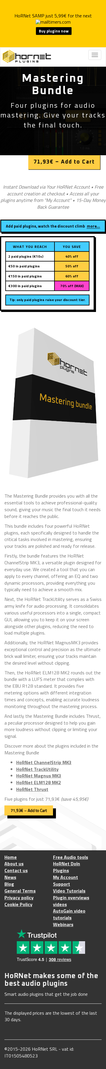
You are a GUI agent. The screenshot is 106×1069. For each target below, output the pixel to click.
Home (10, 857)
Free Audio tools (70, 857)
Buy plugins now (54, 31)
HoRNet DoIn (66, 863)
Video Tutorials (69, 890)
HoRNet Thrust (32, 789)
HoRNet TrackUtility (37, 769)
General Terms (20, 890)
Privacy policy (19, 897)
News (10, 877)
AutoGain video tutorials (69, 914)
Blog (9, 884)
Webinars (63, 924)
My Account (65, 877)
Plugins (61, 870)
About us (14, 863)
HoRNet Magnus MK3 (38, 775)
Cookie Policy (18, 904)
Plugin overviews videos (71, 901)
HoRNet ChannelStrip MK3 (44, 762)
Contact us (16, 870)
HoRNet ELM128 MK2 (38, 782)
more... (93, 226)
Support (61, 884)
